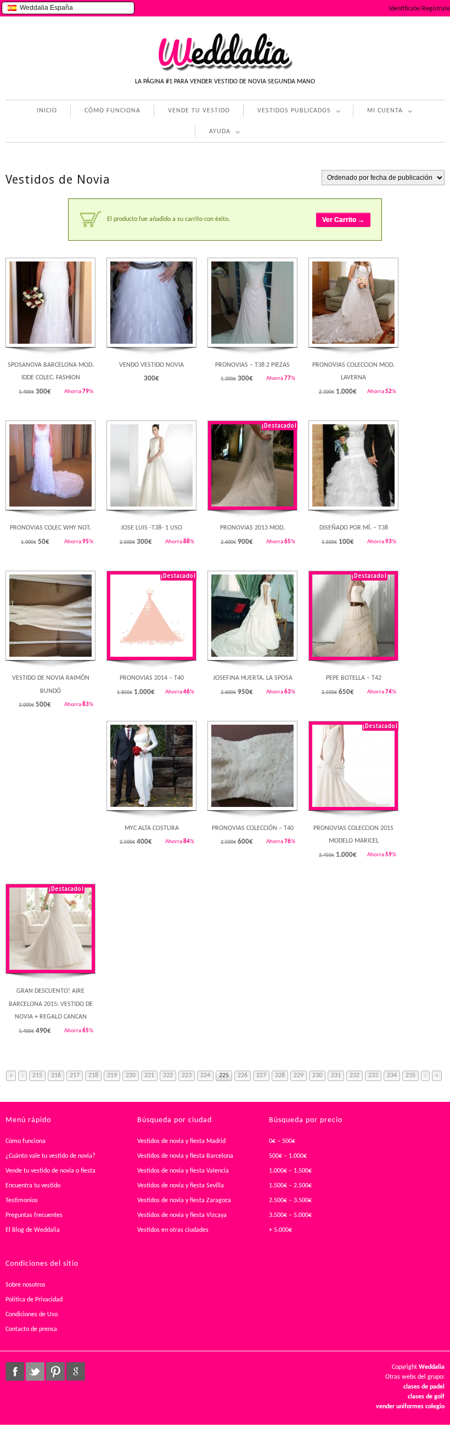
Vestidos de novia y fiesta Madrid (181, 1141)
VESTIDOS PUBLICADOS (287, 112)
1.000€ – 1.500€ (290, 1171)
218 (93, 1075)
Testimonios (21, 1200)
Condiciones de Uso (31, 1314)
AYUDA (212, 133)
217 (75, 1075)
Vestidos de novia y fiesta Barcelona (185, 1156)
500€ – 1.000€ (288, 1156)
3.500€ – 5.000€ (290, 1215)
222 (168, 1075)
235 (410, 1075)
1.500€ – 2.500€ (290, 1185)
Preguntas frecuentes (34, 1215)
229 (298, 1075)
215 (37, 1075)
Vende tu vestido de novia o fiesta (50, 1171)
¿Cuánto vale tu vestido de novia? (50, 1156)
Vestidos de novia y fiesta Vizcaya (182, 1215)
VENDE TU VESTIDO (199, 110)
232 (354, 1075)
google (75, 1371)
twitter (35, 1371)
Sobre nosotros (25, 1285)
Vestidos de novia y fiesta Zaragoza (184, 1200)
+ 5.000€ (280, 1230)
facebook (14, 1371)
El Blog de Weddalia (32, 1230)
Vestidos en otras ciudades (173, 1230)
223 (187, 1075)
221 (149, 1075)
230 (317, 1075)
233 (373, 1075)
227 (261, 1075)
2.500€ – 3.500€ (290, 1200)
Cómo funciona (25, 1141)
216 (56, 1075)
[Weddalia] (225, 69)
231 (336, 1075)
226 (243, 1075)
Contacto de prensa (31, 1329)
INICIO (47, 110)
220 (131, 1075)
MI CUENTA (378, 112)
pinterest (55, 1371)
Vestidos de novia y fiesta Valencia (183, 1171)
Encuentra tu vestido (32, 1185)
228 (280, 1075)
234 (392, 1075)
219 (112, 1075)
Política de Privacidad (34, 1299)
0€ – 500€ (282, 1141)
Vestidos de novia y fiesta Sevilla (180, 1185)
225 (224, 1075)
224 (205, 1075)
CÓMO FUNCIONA (112, 110)
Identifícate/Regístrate (419, 8)
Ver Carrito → (343, 220)
